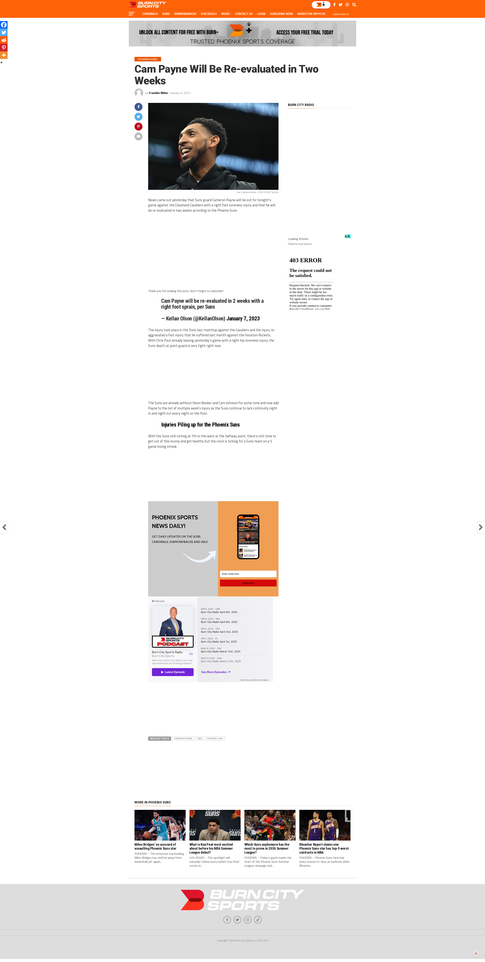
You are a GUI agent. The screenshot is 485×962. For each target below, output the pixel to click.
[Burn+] (321, 5)
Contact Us (244, 13)
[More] (4, 55)
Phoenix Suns (215, 738)
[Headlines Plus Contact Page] (347, 237)
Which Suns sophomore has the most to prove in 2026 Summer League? (266, 848)
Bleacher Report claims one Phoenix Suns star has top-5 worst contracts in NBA (324, 848)
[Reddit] (4, 40)
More (225, 13)
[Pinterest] (4, 47)
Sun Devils (209, 13)
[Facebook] (4, 25)
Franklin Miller (158, 93)
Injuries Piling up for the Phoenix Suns (200, 424)
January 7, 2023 (243, 318)
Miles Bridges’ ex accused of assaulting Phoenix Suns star (155, 846)
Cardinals (150, 13)
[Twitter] (4, 32)
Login (261, 13)
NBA (200, 738)
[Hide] (1, 62)
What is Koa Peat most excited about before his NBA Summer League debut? (211, 848)
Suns (166, 13)
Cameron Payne (183, 738)
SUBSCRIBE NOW (281, 13)
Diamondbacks (185, 13)
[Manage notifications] (476, 954)
